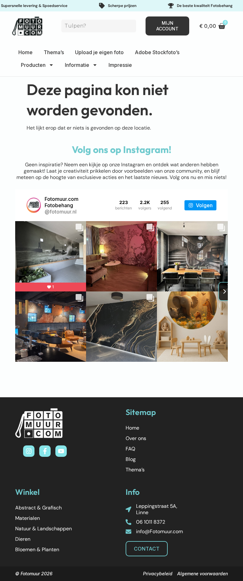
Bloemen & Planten (37, 549)
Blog (131, 459)
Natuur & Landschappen (43, 528)
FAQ (130, 448)
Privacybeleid (157, 573)
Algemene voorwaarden (202, 573)
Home (25, 52)
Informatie (77, 65)
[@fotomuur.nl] (34, 205)
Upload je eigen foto (99, 52)
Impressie (120, 65)
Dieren (22, 539)
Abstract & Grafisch (38, 507)
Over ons (136, 438)
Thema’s (54, 52)
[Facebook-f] (45, 451)
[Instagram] (28, 451)
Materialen (27, 518)
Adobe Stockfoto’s (157, 52)
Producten (33, 65)
